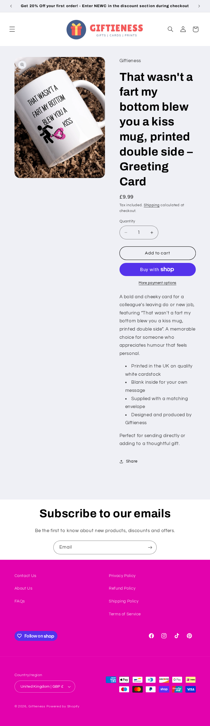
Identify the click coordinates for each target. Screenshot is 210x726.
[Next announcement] (199, 6)
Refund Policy (122, 588)
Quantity (127, 221)
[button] (12, 29)
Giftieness (36, 706)
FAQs (19, 601)
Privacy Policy (122, 576)
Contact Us (25, 576)
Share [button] (132, 461)
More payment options (157, 283)
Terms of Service (125, 614)
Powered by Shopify (63, 706)
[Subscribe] (150, 547)
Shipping (152, 205)
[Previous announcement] (11, 6)
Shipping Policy (123, 601)
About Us (23, 588)
